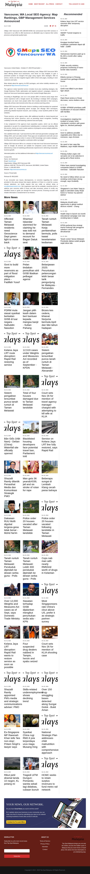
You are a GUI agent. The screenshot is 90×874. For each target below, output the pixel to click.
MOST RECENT (39, 4)
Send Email (12, 161)
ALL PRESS (50, 4)
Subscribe (17, 856)
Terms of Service (45, 841)
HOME (31, 4)
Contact (45, 849)
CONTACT (58, 4)
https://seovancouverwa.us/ (19, 85)
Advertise (45, 846)
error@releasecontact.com (12, 186)
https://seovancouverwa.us (18, 169)
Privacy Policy (45, 844)
